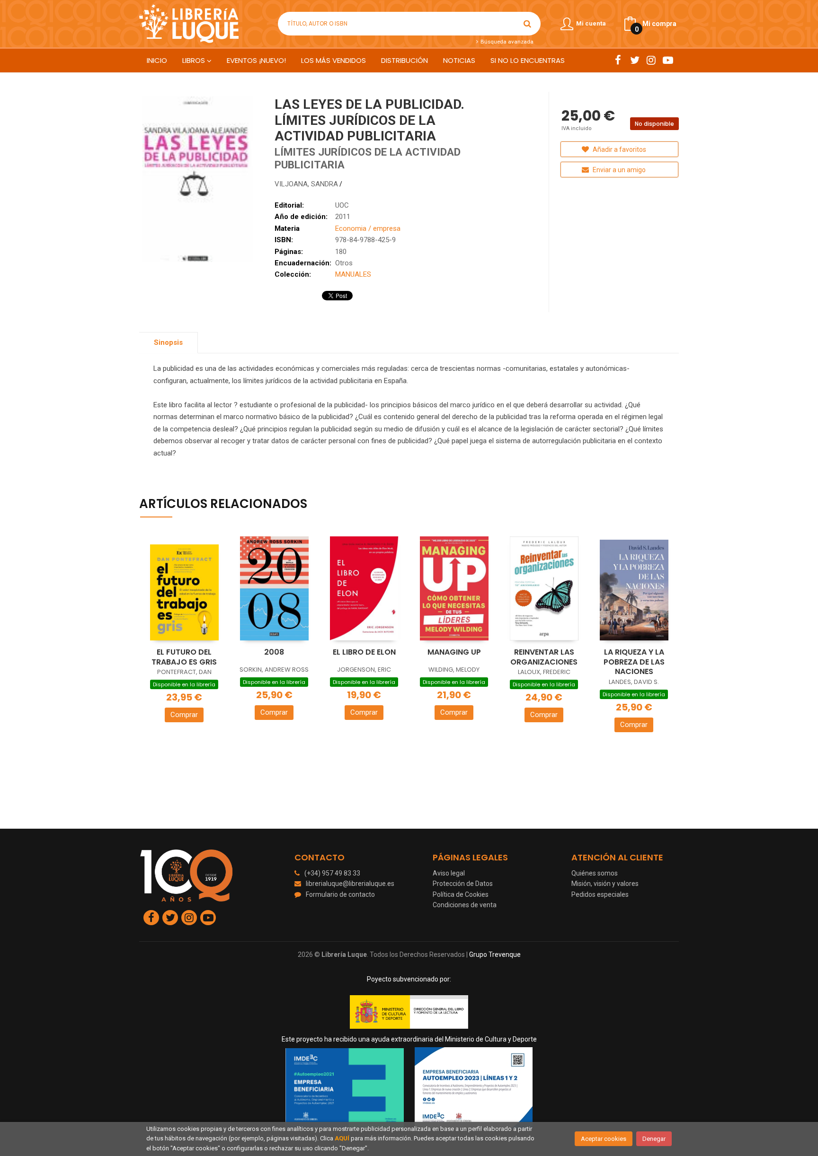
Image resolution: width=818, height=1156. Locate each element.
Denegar (654, 1138)
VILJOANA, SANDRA (306, 184)
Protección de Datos (463, 883)
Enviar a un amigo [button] (618, 170)
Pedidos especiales (600, 894)
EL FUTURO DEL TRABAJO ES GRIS (184, 657)
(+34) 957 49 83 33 (332, 873)
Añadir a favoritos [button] (618, 149)
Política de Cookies (461, 894)
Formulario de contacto (340, 894)
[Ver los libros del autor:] (345, 184)
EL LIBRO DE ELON (364, 652)
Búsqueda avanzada (506, 41)
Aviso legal (449, 873)
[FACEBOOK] (618, 60)
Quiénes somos (594, 873)
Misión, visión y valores (605, 883)
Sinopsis (168, 342)
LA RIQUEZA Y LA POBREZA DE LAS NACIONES (634, 662)
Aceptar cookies (603, 1138)
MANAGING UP (454, 652)
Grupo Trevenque (495, 954)
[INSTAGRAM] (651, 60)
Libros (194, 60)
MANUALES (353, 274)
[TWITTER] (634, 60)
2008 (274, 652)
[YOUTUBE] (668, 60)
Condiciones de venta (465, 905)
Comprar (184, 714)
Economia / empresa (367, 228)
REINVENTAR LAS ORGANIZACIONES (544, 657)
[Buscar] (527, 23)
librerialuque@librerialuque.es (350, 883)
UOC (342, 205)
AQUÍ (342, 1138)
